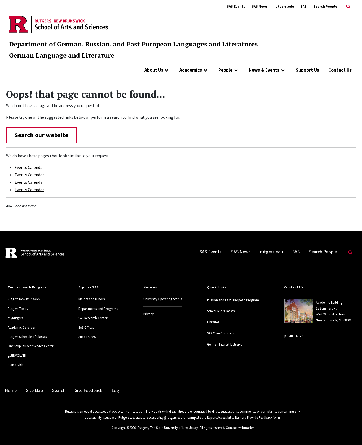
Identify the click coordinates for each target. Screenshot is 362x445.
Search (58, 390)
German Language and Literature (61, 55)
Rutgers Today (18, 308)
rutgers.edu (284, 6)
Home (11, 390)
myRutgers (15, 318)
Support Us (307, 70)
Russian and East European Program (233, 300)
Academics (190, 70)
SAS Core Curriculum (221, 333)
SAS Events (236, 6)
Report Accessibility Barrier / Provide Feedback (239, 417)
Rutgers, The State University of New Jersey (168, 427)
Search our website (41, 135)
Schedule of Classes (221, 311)
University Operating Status (162, 299)
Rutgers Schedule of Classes (27, 336)
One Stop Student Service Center (30, 346)
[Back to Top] (350, 432)
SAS (304, 6)
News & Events (264, 70)
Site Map (34, 390)
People (225, 70)
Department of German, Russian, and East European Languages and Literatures (133, 44)
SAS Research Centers (93, 318)
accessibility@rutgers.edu (165, 417)
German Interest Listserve (224, 344)
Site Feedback (88, 390)
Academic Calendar (22, 327)
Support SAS (87, 336)
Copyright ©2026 (124, 427)
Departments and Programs (98, 308)
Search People (325, 6)
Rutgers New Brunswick (24, 299)
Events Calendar (29, 167)
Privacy (148, 314)
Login (117, 390)
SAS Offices (86, 327)
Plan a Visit (15, 365)
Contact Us (340, 70)
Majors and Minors (91, 299)
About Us (153, 70)
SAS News (260, 6)
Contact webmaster (240, 427)
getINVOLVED (17, 355)
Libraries (213, 322)
